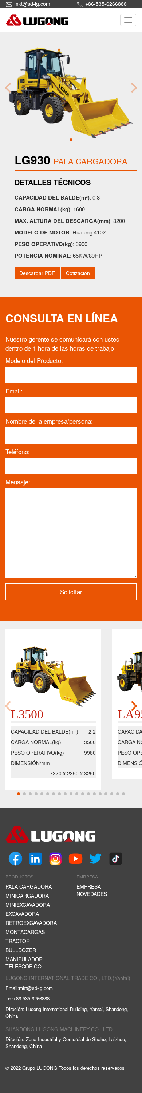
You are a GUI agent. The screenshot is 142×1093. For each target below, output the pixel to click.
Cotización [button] (78, 273)
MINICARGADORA (27, 895)
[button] (71, 139)
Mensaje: (17, 481)
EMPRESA (88, 886)
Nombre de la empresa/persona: (49, 421)
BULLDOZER (20, 950)
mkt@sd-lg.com (32, 3)
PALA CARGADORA (28, 886)
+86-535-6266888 (106, 3)
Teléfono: (17, 451)
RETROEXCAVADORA (31, 922)
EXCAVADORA (22, 913)
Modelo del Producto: (34, 360)
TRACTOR (17, 941)
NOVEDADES (91, 893)
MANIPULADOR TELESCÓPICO (24, 962)
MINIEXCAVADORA (27, 904)
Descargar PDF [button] (37, 273)
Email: (14, 391)
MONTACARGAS (25, 931)
